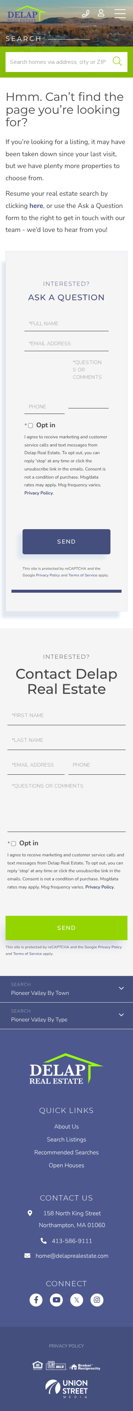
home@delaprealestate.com (71, 1256)
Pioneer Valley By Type (39, 1020)
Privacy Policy (38, 493)
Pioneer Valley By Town (40, 993)
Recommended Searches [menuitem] (66, 1152)
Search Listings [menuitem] (66, 1140)
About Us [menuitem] (66, 1127)
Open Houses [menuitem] (66, 1165)
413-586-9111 (86, 13)
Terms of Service (82, 575)
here (36, 206)
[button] (117, 62)
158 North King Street (72, 1219)
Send (66, 542)
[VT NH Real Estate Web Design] (66, 1389)
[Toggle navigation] (120, 13)
